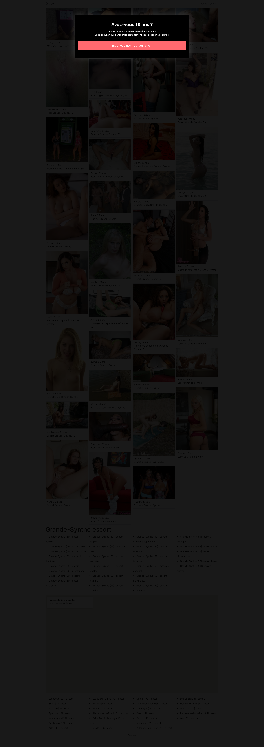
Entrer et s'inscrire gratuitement (132, 45)
